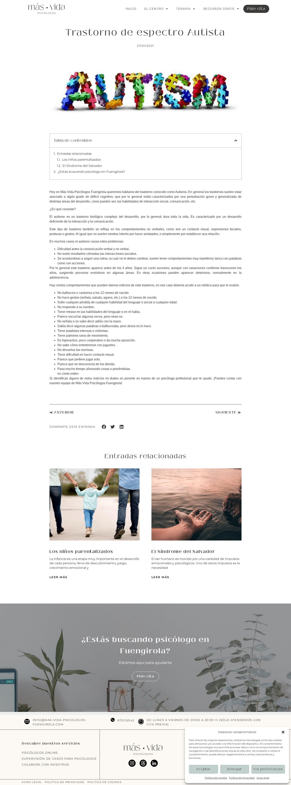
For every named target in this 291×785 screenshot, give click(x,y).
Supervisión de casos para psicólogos (59, 758)
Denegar (234, 769)
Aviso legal (263, 777)
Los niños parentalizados (81, 159)
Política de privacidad (242, 777)
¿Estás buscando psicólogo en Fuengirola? (91, 172)
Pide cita (256, 8)
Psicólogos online (40, 752)
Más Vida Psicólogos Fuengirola (83, 192)
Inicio (131, 9)
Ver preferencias (268, 769)
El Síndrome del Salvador (82, 166)
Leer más (58, 577)
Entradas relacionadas (74, 154)
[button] (283, 732)
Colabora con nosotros (45, 764)
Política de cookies (216, 777)
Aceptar (203, 769)
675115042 (126, 720)
